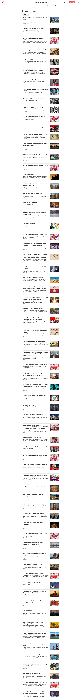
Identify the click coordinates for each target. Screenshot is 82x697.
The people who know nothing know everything (33, 523)
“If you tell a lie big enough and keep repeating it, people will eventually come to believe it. (35, 236)
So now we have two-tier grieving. (30, 497)
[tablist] (26, 14)
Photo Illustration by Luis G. (28, 322)
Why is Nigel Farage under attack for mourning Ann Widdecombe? (33, 495)
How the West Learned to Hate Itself (32, 193)
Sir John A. (25, 594)
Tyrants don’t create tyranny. (29, 119)
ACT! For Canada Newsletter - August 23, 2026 (34, 38)
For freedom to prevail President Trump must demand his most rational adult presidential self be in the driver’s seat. (35, 177)
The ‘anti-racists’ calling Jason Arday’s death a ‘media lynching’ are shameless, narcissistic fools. (33, 82)
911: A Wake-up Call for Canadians (32, 126)
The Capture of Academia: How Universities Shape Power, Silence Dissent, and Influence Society (35, 330)
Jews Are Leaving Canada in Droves (33, 308)
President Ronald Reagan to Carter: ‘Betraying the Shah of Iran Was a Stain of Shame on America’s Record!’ (35, 354)
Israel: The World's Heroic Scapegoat (33, 277)
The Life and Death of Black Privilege (33, 107)
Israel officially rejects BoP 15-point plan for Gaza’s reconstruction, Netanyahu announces (35, 155)
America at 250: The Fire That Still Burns (34, 583)
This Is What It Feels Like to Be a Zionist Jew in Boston (35, 89)
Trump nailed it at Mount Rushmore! (32, 564)
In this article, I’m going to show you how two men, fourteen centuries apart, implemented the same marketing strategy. (35, 440)
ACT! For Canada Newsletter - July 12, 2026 (35, 533)
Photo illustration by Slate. (28, 448)
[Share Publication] (67, 2)
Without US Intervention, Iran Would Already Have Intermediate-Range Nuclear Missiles (35, 287)
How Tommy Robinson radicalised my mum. (35, 98)
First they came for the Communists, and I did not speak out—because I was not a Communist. (35, 167)
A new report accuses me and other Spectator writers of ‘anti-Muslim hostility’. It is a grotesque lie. (35, 479)
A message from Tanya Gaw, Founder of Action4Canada (34, 127)
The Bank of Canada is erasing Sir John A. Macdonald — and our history (34, 592)
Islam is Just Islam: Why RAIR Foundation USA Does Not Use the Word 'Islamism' (35, 298)
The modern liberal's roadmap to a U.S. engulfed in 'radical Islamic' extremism (33, 692)
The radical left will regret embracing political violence (35, 644)
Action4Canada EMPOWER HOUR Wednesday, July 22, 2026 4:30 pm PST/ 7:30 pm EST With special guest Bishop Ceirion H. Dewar (35, 427)
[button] (26, 5)
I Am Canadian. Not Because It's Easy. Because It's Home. (33, 601)
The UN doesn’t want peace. (28, 398)
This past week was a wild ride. (29, 204)
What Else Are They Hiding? (30, 202)
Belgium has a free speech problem (32, 655)
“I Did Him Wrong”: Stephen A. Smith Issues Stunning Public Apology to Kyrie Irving (34, 244)
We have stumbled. (27, 584)
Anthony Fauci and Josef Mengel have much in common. (34, 225)
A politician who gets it (29, 405)
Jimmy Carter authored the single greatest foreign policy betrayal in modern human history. (34, 357)
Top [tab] (28, 14)
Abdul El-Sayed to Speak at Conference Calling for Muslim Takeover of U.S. (33, 29)
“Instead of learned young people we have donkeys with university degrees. (34, 367)
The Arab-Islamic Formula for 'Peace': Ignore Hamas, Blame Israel (35, 144)
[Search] (64, 2)
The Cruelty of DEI (28, 59)
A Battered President (28, 174)
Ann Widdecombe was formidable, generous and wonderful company (35, 465)
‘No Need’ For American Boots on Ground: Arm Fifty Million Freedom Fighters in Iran (35, 374)
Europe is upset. (26, 487)
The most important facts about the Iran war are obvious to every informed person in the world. (35, 291)
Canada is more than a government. (30, 604)
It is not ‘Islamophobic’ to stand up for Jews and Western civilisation (35, 476)
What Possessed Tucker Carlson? (32, 437)
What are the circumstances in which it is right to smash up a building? (35, 648)
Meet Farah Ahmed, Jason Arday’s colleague (35, 134)
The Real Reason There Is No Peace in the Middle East (34, 396)
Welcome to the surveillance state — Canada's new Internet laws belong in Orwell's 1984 (35, 385)
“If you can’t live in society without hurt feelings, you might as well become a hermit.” (35, 535)
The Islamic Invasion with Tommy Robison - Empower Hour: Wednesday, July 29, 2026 (35, 342)
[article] (41, 21)
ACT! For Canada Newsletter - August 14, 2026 (34, 117)
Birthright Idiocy (27, 610)
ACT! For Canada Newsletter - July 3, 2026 (34, 573)
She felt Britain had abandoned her (30, 100)
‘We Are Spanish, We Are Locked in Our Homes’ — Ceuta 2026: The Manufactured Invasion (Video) (34, 212)
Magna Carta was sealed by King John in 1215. (32, 187)
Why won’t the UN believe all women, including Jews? (33, 623)
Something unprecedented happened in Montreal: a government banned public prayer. (33, 21)
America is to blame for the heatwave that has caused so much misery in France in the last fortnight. (34, 666)
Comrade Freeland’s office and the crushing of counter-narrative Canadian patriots (35, 69)
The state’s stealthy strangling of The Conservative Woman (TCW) (33, 543)
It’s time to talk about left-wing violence (33, 513)
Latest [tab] (24, 14)
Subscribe (72, 2)
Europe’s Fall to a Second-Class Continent (34, 486)
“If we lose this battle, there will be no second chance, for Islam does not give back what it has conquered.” (34, 685)
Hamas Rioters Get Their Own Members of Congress (34, 554)
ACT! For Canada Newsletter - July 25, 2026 (35, 364)
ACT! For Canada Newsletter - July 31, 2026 (35, 234)
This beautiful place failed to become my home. (32, 92)
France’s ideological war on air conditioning (35, 664)
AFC (28, 23)
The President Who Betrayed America (33, 504)
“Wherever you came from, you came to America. (33, 31)
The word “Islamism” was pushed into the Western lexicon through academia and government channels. (35, 301)
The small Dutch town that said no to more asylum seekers (34, 634)
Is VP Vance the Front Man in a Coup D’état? (35, 447)
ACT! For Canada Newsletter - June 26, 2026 (35, 682)
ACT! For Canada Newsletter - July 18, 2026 (35, 455)
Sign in (78, 2)
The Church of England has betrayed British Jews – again (35, 415)
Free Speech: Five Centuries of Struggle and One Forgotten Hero (35, 184)
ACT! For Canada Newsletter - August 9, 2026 (35, 165)
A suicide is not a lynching (30, 80)
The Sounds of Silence (29, 223)
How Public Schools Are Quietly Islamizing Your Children (34, 49)
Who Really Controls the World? (31, 673)
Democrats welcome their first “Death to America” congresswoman (33, 557)
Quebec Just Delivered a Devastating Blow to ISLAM (35, 18)
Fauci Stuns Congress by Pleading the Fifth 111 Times (34, 267)
